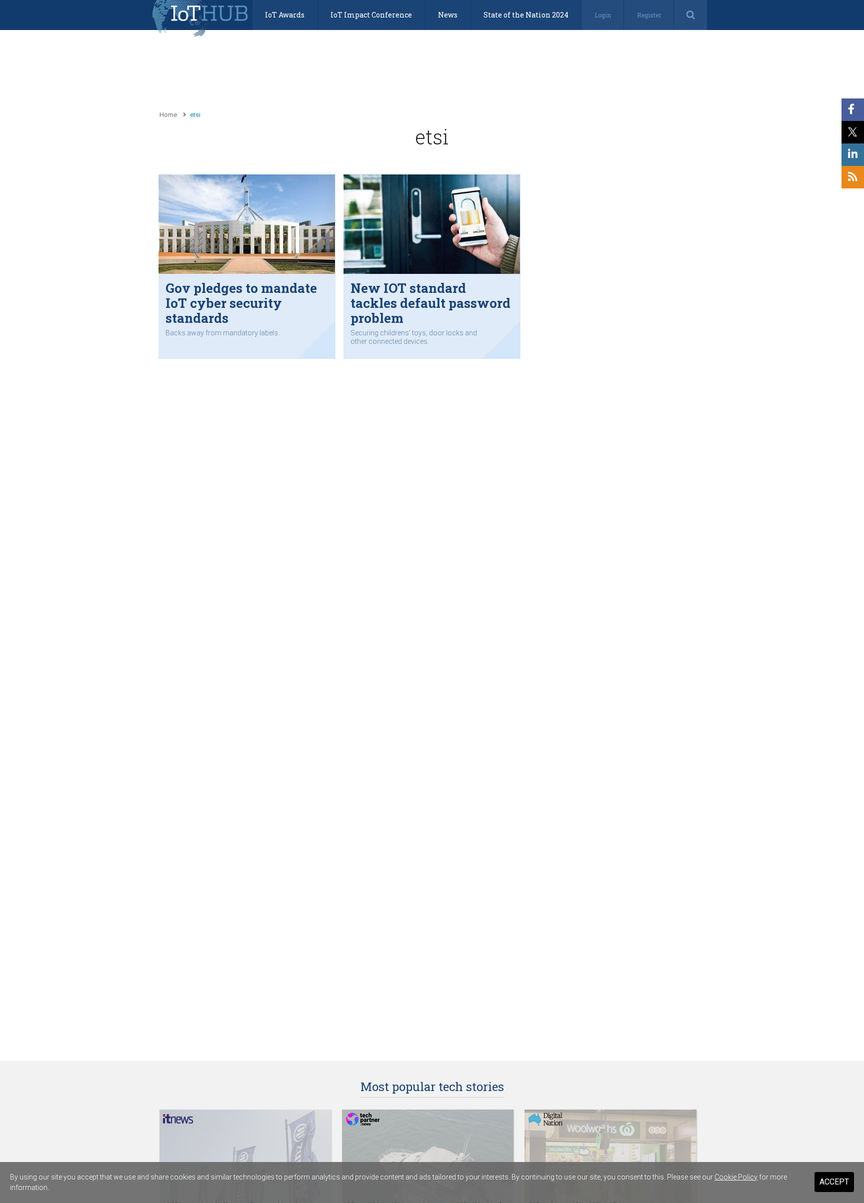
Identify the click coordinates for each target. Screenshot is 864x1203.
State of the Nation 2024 (526, 14)
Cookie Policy (736, 1177)
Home (168, 114)
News (448, 14)
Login (602, 15)
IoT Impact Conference (371, 14)
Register (649, 15)
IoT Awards (284, 14)
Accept (834, 1182)
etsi (195, 114)
